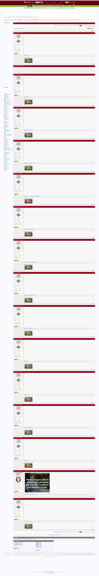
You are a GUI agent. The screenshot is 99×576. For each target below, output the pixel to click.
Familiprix (5, 107)
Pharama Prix (6, 142)
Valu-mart (5, 167)
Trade (72, 6)
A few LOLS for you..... (20, 28)
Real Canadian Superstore (8, 148)
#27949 (94, 140)
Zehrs (5, 170)
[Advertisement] (33, 70)
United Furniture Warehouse (6, 166)
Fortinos (5, 111)
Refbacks (15, 548)
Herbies (5, 115)
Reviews (54, 4)
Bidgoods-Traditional (7, 99)
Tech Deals (33, 4)
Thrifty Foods (6, 162)
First (61, 25)
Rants (57, 4)
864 (65, 25)
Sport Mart (5, 156)
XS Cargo (5, 169)
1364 (68, 25)
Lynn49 (26, 229)
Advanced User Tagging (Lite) (44, 571)
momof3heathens (31, 229)
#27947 (94, 74)
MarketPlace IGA (6, 131)
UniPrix (5, 165)
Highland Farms (6, 116)
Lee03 (28, 262)
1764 (70, 25)
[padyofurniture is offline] (18, 479)
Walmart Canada (6, 168)
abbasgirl (27, 427)
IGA (4, 120)
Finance (51, 4)
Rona (5, 151)
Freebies (43, 4)
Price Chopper (6, 143)
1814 (72, 25)
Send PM (93, 105)
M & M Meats (6, 129)
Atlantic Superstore (7, 97)
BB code (37, 542)
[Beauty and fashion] (68, 4)
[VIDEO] (37, 545)
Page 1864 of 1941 (57, 25)
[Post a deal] (74, 4)
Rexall (5, 150)
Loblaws (5, 126)
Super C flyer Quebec (7, 158)
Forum (30, 6)
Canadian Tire (6, 102)
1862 (76, 25)
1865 (83, 25)
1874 (87, 25)
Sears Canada (6, 153)
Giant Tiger (5, 113)
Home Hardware (6, 118)
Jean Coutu (5, 123)
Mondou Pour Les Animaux (8, 134)
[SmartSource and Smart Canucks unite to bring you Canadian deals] (8, 89)
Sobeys (5, 155)
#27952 (94, 239)
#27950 (94, 173)
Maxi (4, 132)
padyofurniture (19, 472)
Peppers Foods (6, 141)
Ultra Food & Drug (6, 164)
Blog (25, 6)
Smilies (37, 543)
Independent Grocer (7, 122)
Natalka (18, 34)
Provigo (5, 146)
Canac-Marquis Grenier (7, 101)
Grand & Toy (6, 114)
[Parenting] (71, 4)
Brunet (5, 100)
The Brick (5, 161)
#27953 (94, 272)
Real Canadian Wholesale (8, 149)
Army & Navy (6, 96)
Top (52, 6)
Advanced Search (71, 8)
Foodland (5, 110)
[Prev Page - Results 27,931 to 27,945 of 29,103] (63, 25)
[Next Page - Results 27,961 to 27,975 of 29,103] (92, 25)
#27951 (94, 206)
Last (93, 25)
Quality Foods (6, 147)
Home (28, 4)
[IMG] (37, 544)
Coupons (37, 4)
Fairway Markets (6, 106)
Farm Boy (5, 108)
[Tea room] (66, 4)
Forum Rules (37, 550)
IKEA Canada (6, 121)
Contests (47, 4)
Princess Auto (6, 145)
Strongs (5, 157)
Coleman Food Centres (7, 103)
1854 (74, 25)
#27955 (94, 338)
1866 (85, 25)
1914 (89, 25)
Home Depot (6, 117)
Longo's (5, 128)
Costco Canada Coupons (7, 104)
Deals (30, 4)
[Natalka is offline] (18, 41)
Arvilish (26, 55)
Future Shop (6, 112)
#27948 (94, 107)
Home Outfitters (6, 119)
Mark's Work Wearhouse (7, 130)
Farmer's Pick (6, 109)
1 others (34, 494)
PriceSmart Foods (6, 144)
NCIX (5, 137)
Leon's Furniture (6, 125)
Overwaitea (5, 138)
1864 (80, 25)
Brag (60, 6)
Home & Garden (60, 4)
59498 (91, 28)
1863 (78, 25)
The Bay (5, 160)
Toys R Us (5, 163)
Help (70, 2)
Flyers (40, 4)
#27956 (94, 371)
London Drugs (6, 127)
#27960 (94, 498)
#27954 (94, 305)
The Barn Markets (6, 159)
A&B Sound (5, 95)
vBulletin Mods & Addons (51, 571)
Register (73, 2)
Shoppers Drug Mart (7, 154)
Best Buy (5, 98)
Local (66, 6)
